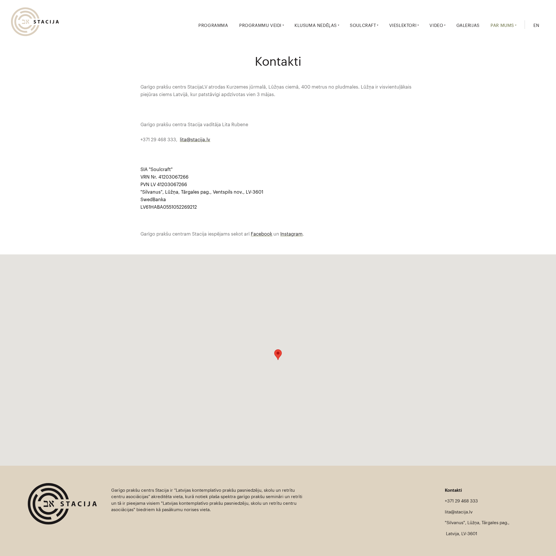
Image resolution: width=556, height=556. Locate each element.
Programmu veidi (260, 25)
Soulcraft (363, 25)
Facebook (261, 234)
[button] (278, 354)
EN (536, 25)
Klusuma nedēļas (316, 25)
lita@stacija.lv (195, 139)
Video (436, 25)
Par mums (502, 25)
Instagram (291, 234)
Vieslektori (403, 25)
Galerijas (468, 25)
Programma (213, 25)
